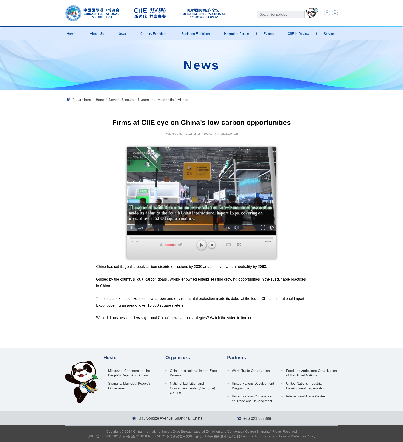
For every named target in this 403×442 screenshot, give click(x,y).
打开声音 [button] (162, 244)
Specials (127, 100)
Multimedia (166, 100)
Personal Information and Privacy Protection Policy (278, 436)
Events (269, 33)
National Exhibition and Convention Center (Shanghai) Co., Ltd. (192, 388)
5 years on (145, 100)
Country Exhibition (153, 33)
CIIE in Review (298, 33)
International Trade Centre (305, 396)
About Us (97, 33)
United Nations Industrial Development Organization (306, 386)
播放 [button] (201, 245)
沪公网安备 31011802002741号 (142, 436)
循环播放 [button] (229, 245)
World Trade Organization (251, 370)
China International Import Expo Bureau (193, 373)
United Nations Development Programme (253, 386)
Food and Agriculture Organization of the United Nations (311, 373)
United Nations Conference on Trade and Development (252, 398)
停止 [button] (211, 245)
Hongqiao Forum (236, 33)
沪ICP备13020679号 (103, 436)
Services (330, 33)
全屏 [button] (239, 245)
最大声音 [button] (180, 244)
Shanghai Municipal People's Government (129, 386)
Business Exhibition (195, 33)
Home (71, 33)
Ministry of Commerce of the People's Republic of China (129, 373)
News (122, 33)
